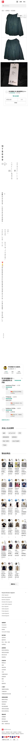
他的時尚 (4, 637)
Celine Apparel (5, 608)
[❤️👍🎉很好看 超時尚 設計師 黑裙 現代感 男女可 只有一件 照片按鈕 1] (14, 25)
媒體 (11, 732)
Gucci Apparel (5, 606)
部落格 (3, 629)
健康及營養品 (5, 699)
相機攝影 (4, 716)
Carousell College (6, 631)
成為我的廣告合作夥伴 (6, 733)
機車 (3, 678)
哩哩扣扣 (4, 662)
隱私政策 (17, 733)
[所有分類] (17, 1)
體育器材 (4, 704)
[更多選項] (2, 475)
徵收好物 (4, 667)
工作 (3, 681)
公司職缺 (19, 732)
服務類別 (4, 683)
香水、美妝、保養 (6, 642)
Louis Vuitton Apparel (7, 604)
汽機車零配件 (5, 674)
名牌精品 (4, 644)
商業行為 (21, 733)
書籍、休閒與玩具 (6, 723)
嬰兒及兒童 (4, 654)
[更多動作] (24, 15)
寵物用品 (4, 657)
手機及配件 (4, 691)
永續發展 (15, 732)
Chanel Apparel (5, 615)
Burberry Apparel (6, 599)
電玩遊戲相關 (5, 706)
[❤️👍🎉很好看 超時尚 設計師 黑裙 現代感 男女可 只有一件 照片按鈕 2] (14, 50)
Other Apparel (5, 595)
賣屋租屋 (4, 676)
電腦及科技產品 (5, 689)
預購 (3, 665)
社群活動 (4, 669)
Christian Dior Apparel (7, 601)
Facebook (4, 624)
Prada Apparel (5, 611)
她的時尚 (4, 639)
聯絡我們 (8, 732)
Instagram (4, 627)
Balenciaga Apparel (6, 597)
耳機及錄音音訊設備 (6, 693)
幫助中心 (3, 732)
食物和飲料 (4, 701)
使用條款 (13, 733)
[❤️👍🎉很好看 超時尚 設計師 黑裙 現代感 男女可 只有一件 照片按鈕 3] (14, 74)
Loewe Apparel (5, 613)
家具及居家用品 (5, 650)
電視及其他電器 (5, 652)
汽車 (3, 672)
